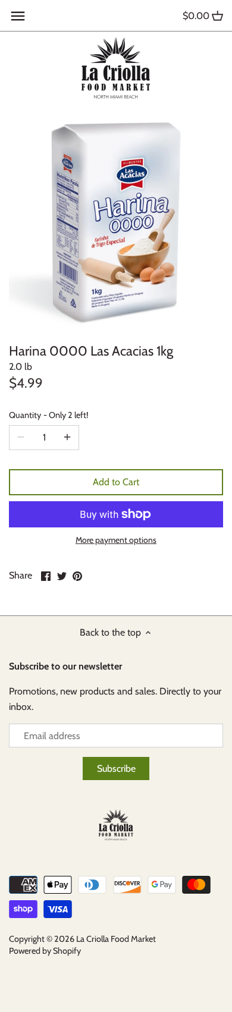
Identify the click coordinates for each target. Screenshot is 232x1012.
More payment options (116, 540)
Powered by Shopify (45, 950)
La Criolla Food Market (116, 939)
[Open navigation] (18, 16)
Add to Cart (116, 482)
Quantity (48, 415)
